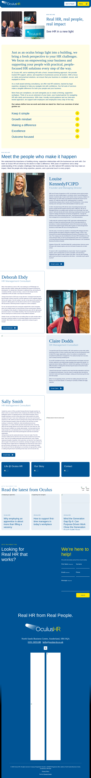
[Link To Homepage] (11, 4)
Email (65, 572)
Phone (78, 572)
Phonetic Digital (48, 774)
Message (66, 580)
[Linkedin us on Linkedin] (45, 648)
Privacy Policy (45, 771)
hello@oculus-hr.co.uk (53, 642)
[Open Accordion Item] (77, 113)
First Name (67, 564)
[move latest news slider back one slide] (83, 488)
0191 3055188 (34, 642)
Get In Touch (70, 4)
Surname (79, 564)
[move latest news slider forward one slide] (88, 488)
